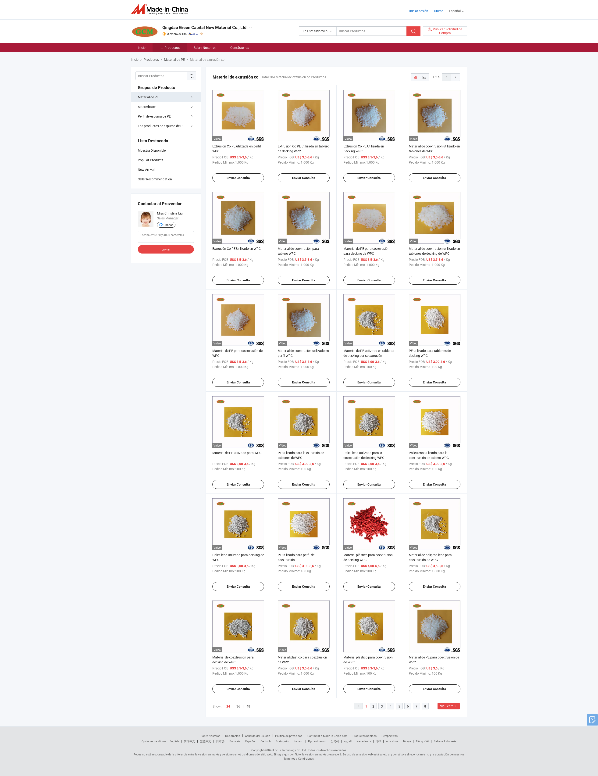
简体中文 (189, 741)
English (174, 741)
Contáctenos (239, 47)
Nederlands (363, 741)
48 (248, 706)
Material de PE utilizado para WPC (236, 453)
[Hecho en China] (161, 9)
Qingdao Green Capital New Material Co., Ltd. (205, 27)
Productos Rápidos (364, 736)
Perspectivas (389, 736)
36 (238, 706)
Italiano (298, 741)
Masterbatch (147, 106)
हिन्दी (378, 741)
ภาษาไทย (392, 741)
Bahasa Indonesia (445, 741)
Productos (172, 47)
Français (234, 741)
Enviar (166, 249)
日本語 (220, 741)
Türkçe (407, 741)
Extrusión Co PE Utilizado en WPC (236, 248)
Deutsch (265, 741)
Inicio (142, 47)
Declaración (232, 736)
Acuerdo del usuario (257, 736)
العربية (348, 741)
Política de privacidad (289, 736)
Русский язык (317, 741)
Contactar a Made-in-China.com (327, 736)
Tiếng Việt (422, 741)
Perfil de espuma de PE (154, 116)
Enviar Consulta (238, 178)
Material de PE (148, 97)
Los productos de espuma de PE (161, 126)
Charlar (168, 225)
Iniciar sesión (418, 11)
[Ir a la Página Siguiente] (455, 77)
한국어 (335, 741)
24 (228, 706)
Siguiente (446, 706)
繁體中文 (205, 741)
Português (282, 741)
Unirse (438, 11)
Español (250, 741)
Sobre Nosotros (205, 47)
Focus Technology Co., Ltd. (290, 750)
